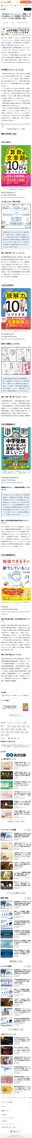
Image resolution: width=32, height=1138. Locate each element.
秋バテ (3, 732)
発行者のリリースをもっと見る (16, 821)
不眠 (9, 726)
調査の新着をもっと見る (16, 961)
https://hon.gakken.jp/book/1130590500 (12, 482)
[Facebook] (9, 738)
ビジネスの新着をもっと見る (16, 1029)
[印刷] (18, 738)
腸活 (12, 732)
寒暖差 (7, 729)
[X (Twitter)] (12, 738)
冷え (28, 726)
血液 (22, 732)
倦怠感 (14, 726)
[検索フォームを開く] (18, 2)
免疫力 (23, 726)
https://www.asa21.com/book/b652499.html (13, 197)
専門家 (12, 729)
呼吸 (2, 729)
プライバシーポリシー (7, 1124)
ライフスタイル (18, 722)
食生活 (7, 735)
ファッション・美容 (23, 5)
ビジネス (10, 722)
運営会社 (4, 1115)
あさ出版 (5, 22)
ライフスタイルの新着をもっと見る (16, 893)
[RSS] (21, 1131)
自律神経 (17, 732)
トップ (3, 1097)
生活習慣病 (19, 729)
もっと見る (27, 829)
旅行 (15, 5)
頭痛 (27, 732)
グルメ (11, 5)
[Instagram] (17, 1131)
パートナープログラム (7, 1118)
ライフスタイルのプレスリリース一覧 (16, 1097)
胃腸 (8, 732)
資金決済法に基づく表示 (8, 1127)
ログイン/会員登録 (25, 2)
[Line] (15, 738)
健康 (19, 726)
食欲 (2, 735)
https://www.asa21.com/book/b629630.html (13, 339)
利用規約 (4, 1121)
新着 (2, 5)
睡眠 (25, 729)
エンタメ (6, 5)
